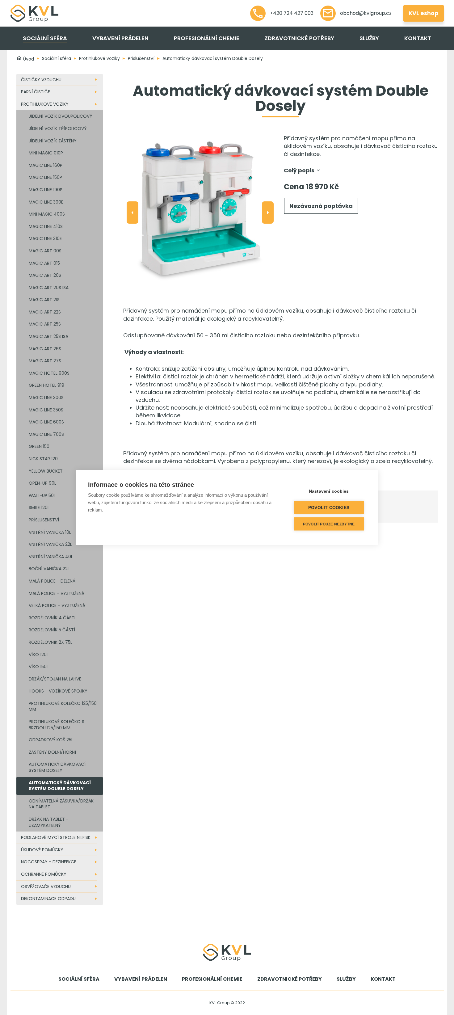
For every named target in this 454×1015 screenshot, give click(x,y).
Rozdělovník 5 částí (52, 630)
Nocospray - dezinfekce (48, 862)
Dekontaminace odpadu (48, 898)
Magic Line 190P (45, 190)
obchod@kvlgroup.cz (365, 13)
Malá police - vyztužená (56, 593)
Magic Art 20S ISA (49, 287)
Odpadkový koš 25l (51, 740)
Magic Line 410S (46, 226)
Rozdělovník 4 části (52, 618)
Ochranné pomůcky (43, 874)
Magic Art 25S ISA (48, 336)
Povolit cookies (328, 507)
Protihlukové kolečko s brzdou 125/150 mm (56, 724)
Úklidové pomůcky (42, 850)
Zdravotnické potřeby (299, 38)
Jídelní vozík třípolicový (57, 128)
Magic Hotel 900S (49, 373)
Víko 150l (38, 666)
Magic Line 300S (46, 397)
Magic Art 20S (45, 275)
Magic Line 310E (45, 238)
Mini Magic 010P (46, 153)
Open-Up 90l (42, 483)
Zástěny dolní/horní (52, 752)
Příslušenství (141, 58)
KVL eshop (424, 13)
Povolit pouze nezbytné (329, 524)
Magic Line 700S (46, 434)
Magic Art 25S (45, 324)
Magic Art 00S (45, 251)
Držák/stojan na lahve (55, 679)
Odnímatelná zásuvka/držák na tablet (61, 804)
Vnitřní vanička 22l (50, 544)
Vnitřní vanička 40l (51, 557)
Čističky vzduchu (41, 80)
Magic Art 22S (45, 312)
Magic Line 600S (46, 422)
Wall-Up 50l (42, 495)
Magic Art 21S (44, 300)
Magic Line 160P (45, 165)
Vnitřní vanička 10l (50, 532)
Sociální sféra (45, 38)
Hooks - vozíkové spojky (58, 691)
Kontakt (417, 38)
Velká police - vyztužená (57, 605)
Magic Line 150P (45, 177)
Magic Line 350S (46, 410)
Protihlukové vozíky (99, 58)
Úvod (28, 59)
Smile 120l (39, 507)
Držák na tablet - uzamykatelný (49, 822)
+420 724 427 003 (291, 13)
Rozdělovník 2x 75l (50, 642)
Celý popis (300, 170)
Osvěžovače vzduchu (46, 886)
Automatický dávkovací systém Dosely (57, 767)
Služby (369, 38)
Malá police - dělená (52, 581)
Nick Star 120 (43, 459)
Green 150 (39, 446)
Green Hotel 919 (46, 385)
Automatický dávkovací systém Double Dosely (212, 58)
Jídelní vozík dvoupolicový (60, 116)
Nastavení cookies (329, 491)
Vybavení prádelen (120, 38)
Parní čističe (35, 92)
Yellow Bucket (46, 471)
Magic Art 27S (45, 361)
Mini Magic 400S (47, 214)
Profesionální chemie (206, 38)
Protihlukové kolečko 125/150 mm (63, 706)
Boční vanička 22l (49, 569)
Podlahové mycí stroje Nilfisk (55, 837)
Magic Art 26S (45, 349)
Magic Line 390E (46, 202)
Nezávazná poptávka (321, 206)
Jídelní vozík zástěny (53, 141)
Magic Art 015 (44, 263)
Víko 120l (38, 654)
